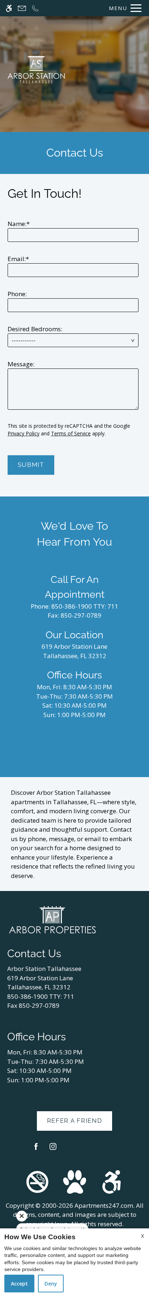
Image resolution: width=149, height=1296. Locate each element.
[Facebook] (36, 1149)
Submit (31, 464)
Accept (19, 1283)
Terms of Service (71, 433)
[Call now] (35, 8)
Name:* (19, 223)
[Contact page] (22, 8)
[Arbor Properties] (52, 919)
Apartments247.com (103, 1205)
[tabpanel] (75, 328)
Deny (50, 1283)
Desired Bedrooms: (35, 329)
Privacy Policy (23, 433)
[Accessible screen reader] (9, 8)
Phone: (17, 294)
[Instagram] (53, 1149)
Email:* (18, 259)
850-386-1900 (84, 606)
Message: (21, 364)
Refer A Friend (74, 1120)
